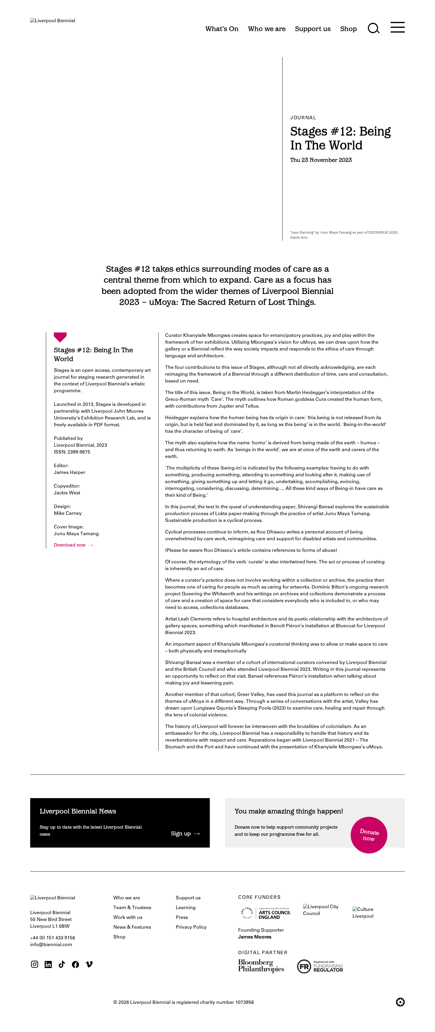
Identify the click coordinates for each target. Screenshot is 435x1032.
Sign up (181, 834)
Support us (188, 898)
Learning (186, 908)
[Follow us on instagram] (34, 965)
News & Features (132, 927)
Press (182, 917)
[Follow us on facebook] (75, 965)
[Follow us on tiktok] (61, 965)
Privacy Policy (191, 927)
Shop (119, 937)
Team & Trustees (132, 908)
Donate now (369, 836)
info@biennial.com (51, 945)
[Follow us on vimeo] (89, 965)
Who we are (126, 898)
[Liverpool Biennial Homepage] (52, 26)
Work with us (127, 917)
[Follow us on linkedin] (48, 965)
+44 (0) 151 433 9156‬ (52, 938)
